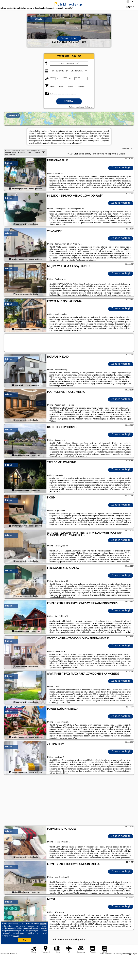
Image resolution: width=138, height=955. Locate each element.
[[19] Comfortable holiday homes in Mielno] (25, 878)
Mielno (8, 163)
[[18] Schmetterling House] (25, 843)
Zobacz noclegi (120, 167)
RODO (16, 936)
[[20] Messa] (25, 913)
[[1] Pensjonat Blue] (25, 174)
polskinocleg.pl (69, 4)
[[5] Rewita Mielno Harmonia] (25, 315)
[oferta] (10, 189)
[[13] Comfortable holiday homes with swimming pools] (25, 617)
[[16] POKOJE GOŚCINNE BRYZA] (25, 723)
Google (43, 924)
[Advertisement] (69, 800)
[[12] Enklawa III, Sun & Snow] (25, 582)
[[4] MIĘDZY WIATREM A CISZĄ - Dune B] (25, 280)
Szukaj (69, 101)
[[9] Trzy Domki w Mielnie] (25, 476)
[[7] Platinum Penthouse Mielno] (25, 406)
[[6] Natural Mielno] (25, 370)
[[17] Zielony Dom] (25, 758)
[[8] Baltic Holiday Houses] (25, 441)
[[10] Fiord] (25, 511)
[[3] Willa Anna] (25, 245)
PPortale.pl (13, 954)
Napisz (135, 954)
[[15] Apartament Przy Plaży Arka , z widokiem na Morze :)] (25, 687)
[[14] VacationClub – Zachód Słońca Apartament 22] (25, 652)
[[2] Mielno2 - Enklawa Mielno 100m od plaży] (25, 209)
